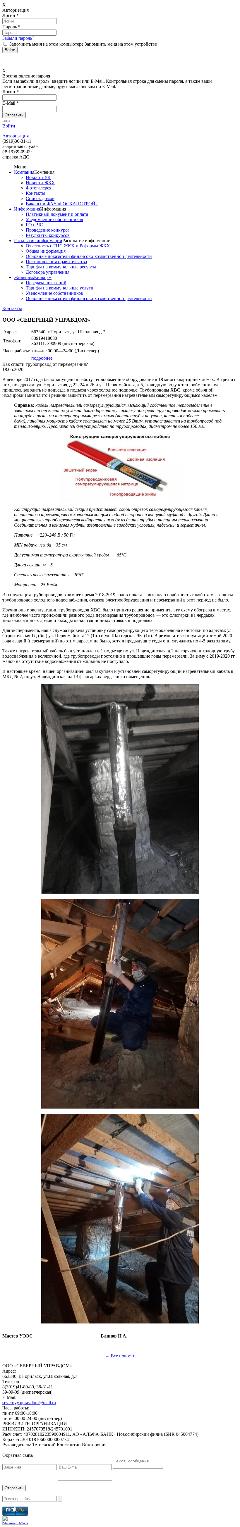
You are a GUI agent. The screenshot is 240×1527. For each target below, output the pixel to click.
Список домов (40, 198)
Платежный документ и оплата (57, 214)
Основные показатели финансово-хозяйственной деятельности (89, 256)
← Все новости (120, 1355)
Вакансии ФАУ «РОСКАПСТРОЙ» (62, 203)
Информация (27, 208)
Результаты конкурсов (48, 235)
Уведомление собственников (54, 219)
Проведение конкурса (47, 230)
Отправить (14, 1488)
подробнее (41, 358)
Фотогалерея (38, 187)
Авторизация (15, 135)
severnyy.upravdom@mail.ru (29, 1402)
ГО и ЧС (34, 224)
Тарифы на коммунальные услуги (59, 287)
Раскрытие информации (38, 240)
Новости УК (38, 177)
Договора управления (47, 272)
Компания (24, 172)
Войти (8, 125)
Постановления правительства (56, 261)
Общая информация (46, 251)
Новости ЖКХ (40, 182)
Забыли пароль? (18, 38)
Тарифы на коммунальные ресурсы (61, 266)
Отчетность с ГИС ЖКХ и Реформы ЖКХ (68, 245)
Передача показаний (46, 282)
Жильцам (23, 277)
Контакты (35, 193)
